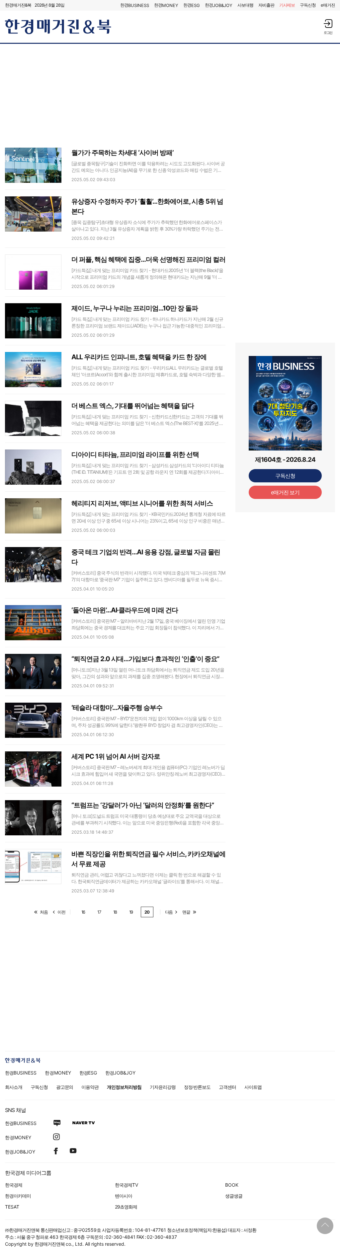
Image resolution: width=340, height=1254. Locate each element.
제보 (287, 5)
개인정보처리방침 (124, 1087)
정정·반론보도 (197, 1087)
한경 (134, 5)
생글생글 (233, 1196)
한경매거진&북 (18, 5)
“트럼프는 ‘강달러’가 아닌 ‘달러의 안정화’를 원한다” (142, 805)
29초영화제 (126, 1207)
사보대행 (245, 5)
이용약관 (90, 1087)
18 (115, 912)
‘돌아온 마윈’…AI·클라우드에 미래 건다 (124, 610)
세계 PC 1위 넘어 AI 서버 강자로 (115, 756)
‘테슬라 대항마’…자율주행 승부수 (116, 708)
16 (83, 912)
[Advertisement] (170, 95)
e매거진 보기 (285, 492)
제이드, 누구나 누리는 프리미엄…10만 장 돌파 (134, 308)
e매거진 (328, 5)
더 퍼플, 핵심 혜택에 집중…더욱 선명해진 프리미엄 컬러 (148, 259)
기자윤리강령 (163, 1087)
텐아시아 (123, 1196)
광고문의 (64, 1087)
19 (131, 912)
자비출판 (266, 5)
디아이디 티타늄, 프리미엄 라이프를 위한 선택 (135, 454)
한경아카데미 (18, 1196)
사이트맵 (253, 1087)
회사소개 (13, 1087)
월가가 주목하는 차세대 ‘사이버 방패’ (122, 153)
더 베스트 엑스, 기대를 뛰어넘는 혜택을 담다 (132, 406)
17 (99, 912)
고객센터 (227, 1087)
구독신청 (308, 5)
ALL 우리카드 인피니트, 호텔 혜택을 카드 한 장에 (139, 357)
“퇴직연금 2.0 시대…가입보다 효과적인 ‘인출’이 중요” (145, 659)
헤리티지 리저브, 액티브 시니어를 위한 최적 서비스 (142, 503)
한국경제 (13, 1185)
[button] (328, 26)
